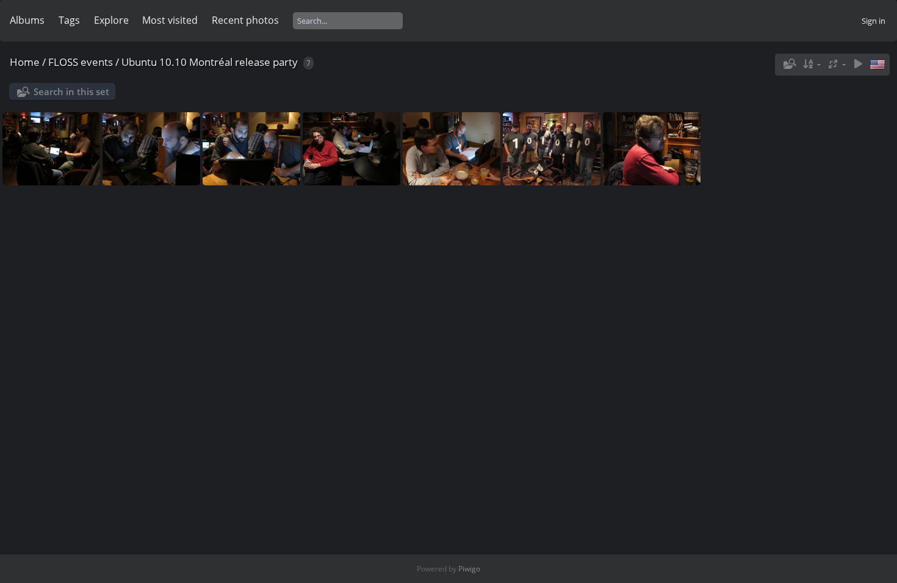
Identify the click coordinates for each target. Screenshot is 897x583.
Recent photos (245, 20)
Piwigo (469, 568)
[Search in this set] (788, 64)
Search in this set (71, 91)
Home (25, 62)
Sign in (873, 20)
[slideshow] (858, 64)
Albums (27, 20)
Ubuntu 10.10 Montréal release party (209, 62)
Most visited (170, 20)
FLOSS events (80, 62)
